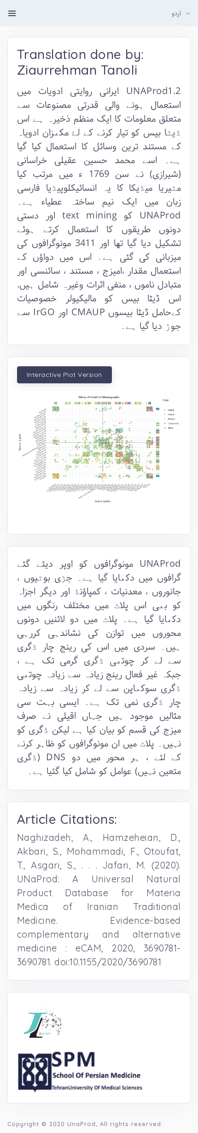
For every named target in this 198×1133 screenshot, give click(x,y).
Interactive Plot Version (64, 374)
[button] (181, 13)
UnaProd (81, 1123)
